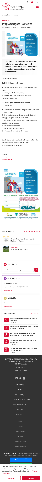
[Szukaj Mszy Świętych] (36, 270)
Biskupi (20, 410)
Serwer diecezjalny (20, 441)
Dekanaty (20, 415)
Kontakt (20, 421)
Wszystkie (34, 314)
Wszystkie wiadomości (31, 231)
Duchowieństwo (20, 405)
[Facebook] (17, 378)
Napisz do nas (20, 431)
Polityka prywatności (20, 446)
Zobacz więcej (8, 290)
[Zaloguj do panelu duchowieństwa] (37, 2)
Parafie (20, 390)
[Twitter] (21, 378)
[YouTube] (25, 378)
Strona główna (6, 15)
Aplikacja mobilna (10, 453)
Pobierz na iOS (22, 459)
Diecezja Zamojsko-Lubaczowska (13, 5)
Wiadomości (15, 15)
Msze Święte (20, 395)
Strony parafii (20, 426)
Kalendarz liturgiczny (20, 400)
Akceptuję (31, 478)
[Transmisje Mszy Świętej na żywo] (32, 2)
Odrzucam (11, 478)
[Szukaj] (27, 2)
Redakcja (20, 436)
